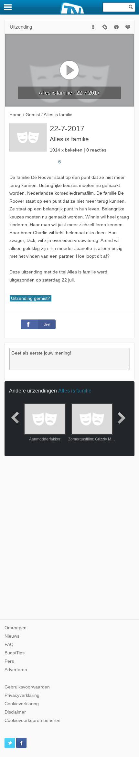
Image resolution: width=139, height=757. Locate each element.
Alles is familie (74, 390)
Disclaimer (15, 712)
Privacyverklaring (22, 695)
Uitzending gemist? (30, 298)
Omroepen (16, 627)
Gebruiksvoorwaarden (27, 687)
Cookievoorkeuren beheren (32, 720)
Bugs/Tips (15, 653)
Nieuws (12, 636)
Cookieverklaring (22, 703)
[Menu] (8, 7)
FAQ (9, 644)
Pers (9, 661)
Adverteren (16, 669)
